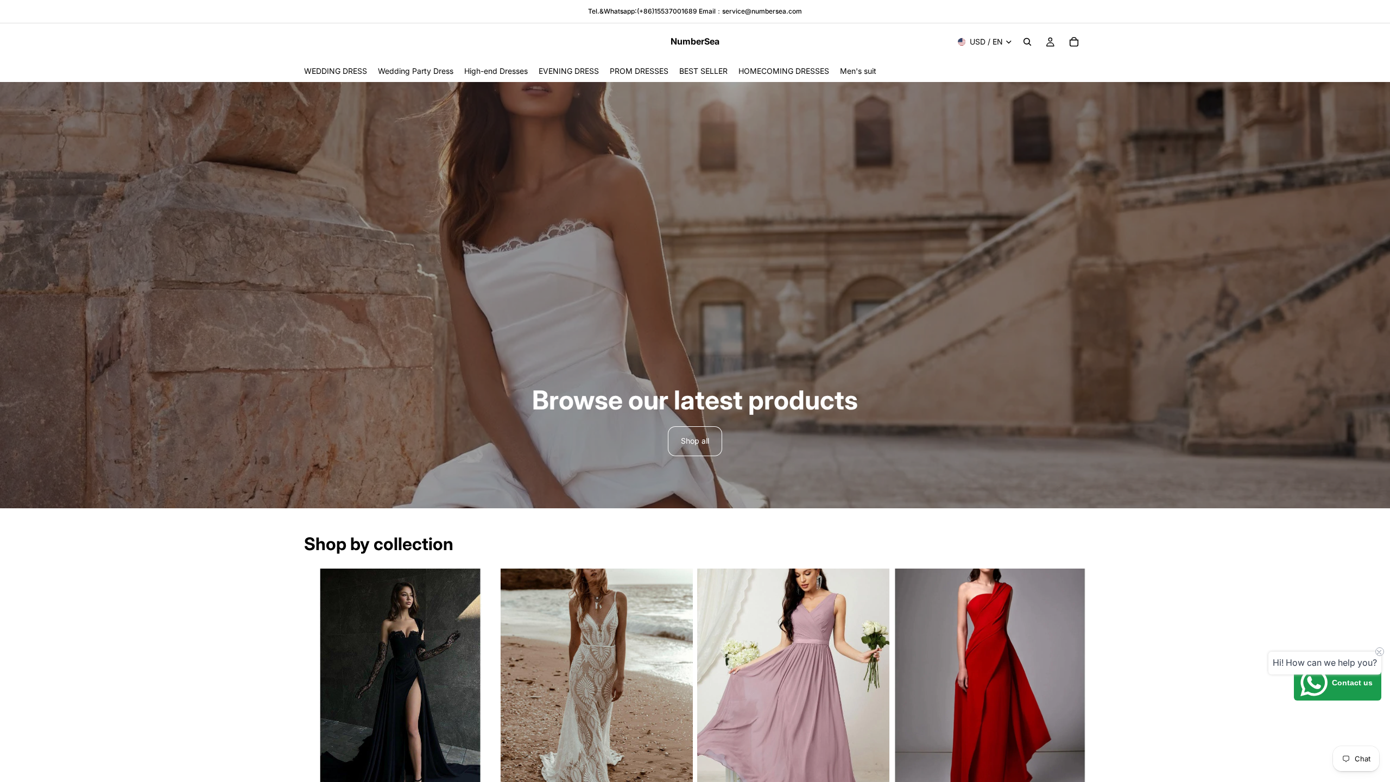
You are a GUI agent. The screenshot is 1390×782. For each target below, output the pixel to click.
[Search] (1027, 42)
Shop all (695, 440)
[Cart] (1074, 42)
